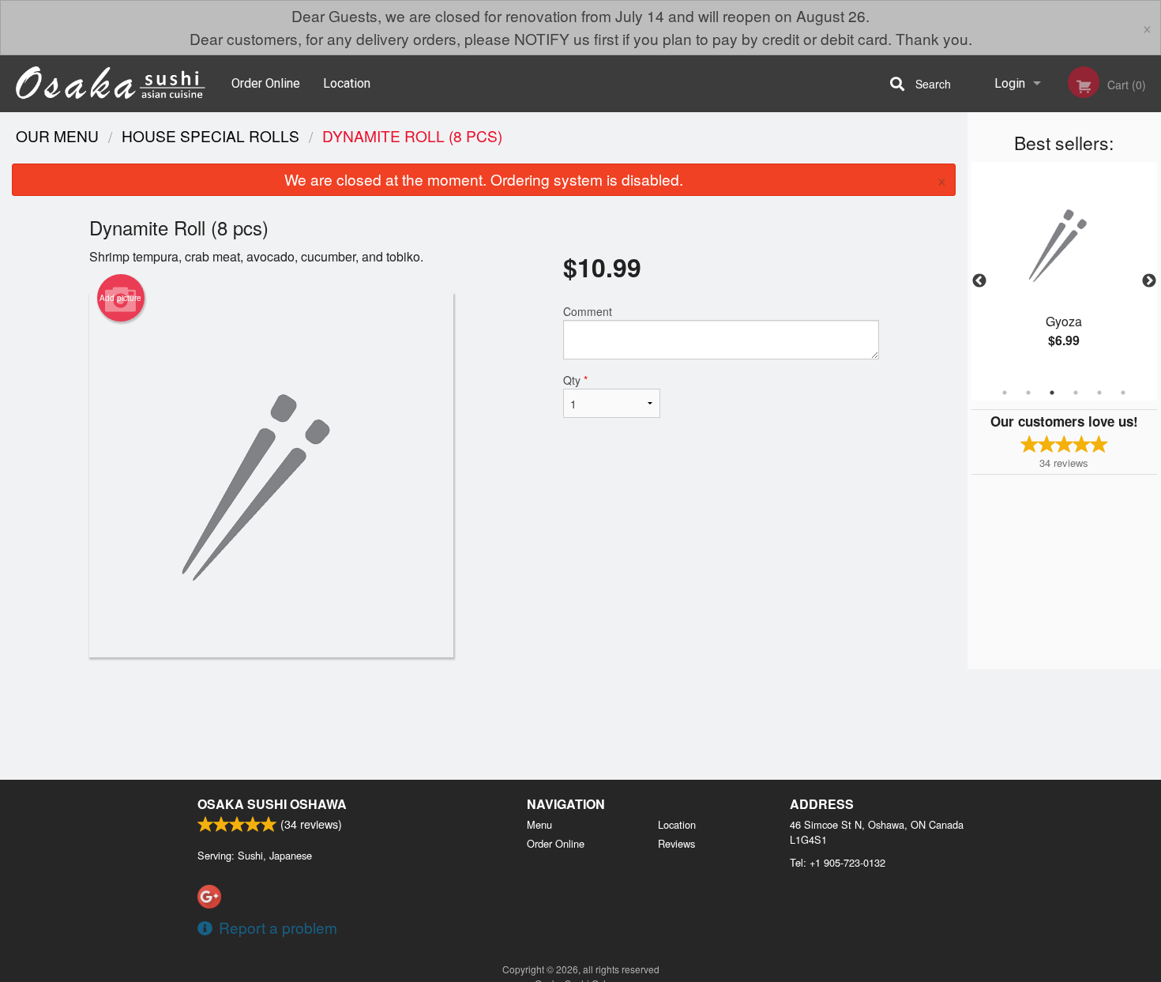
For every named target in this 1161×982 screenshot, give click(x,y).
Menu (539, 824)
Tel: (837, 862)
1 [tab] (1005, 393)
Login (1009, 83)
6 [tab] (1123, 393)
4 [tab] (1076, 393)
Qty (575, 380)
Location (346, 83)
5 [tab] (1099, 393)
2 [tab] (1028, 393)
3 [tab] (1052, 393)
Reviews (676, 843)
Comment (587, 311)
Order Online (265, 83)
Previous (979, 281)
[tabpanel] (1064, 272)
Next (1149, 281)
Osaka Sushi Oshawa (272, 804)
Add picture (120, 297)
